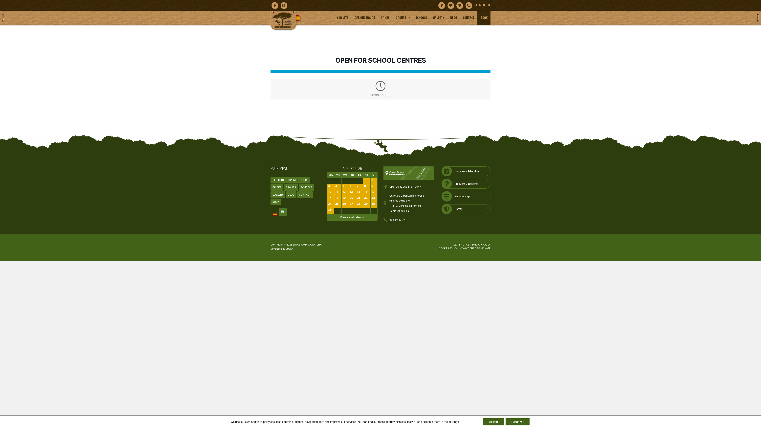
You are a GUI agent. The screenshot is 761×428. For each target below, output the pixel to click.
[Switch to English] (283, 212)
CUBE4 (289, 248)
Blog (453, 17)
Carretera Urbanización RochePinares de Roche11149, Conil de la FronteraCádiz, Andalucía (406, 203)
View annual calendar (352, 217)
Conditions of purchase (475, 248)
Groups (401, 17)
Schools (421, 17)
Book (484, 17)
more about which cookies (394, 421)
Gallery (438, 17)
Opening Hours (365, 17)
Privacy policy (481, 244)
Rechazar (517, 421)
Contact (468, 17)
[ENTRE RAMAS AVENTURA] (283, 20)
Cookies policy (448, 248)
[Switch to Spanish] (298, 18)
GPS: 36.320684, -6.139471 (406, 186)
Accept (493, 421)
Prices (385, 17)
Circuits (342, 17)
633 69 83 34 (397, 219)
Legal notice (461, 244)
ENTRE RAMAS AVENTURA (307, 244)
